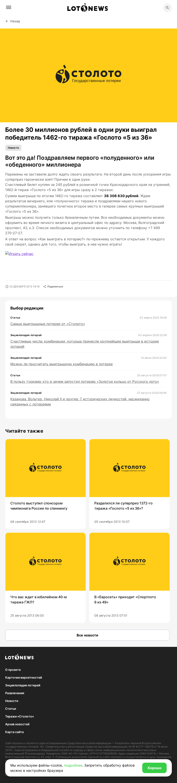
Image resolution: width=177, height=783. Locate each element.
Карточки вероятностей (23, 677)
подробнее (73, 765)
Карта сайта (14, 732)
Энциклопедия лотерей (22, 685)
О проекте (13, 669)
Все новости (87, 635)
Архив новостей (17, 724)
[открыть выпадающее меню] (8, 7)
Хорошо (154, 768)
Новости (13, 147)
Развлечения (14, 693)
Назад (15, 21)
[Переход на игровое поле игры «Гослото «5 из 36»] (23, 256)
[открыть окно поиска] (167, 7)
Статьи (10, 708)
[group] (45, 484)
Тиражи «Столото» (19, 716)
